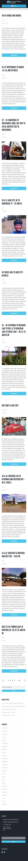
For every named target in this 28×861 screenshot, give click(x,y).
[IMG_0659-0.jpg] (14, 577)
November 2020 (5, 734)
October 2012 (4, 804)
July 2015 (3, 774)
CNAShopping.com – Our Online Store (9, 709)
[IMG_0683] (14, 224)
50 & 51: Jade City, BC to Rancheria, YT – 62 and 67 (12, 202)
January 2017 (4, 749)
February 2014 (4, 795)
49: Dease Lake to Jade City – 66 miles (13, 274)
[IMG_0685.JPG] (14, 150)
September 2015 (5, 767)
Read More (14, 55)
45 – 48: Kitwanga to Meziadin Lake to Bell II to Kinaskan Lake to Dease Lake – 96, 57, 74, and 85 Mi (14, 330)
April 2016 (4, 752)
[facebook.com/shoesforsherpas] (2, 852)
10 (19, 680)
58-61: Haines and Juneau (11, 15)
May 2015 (3, 780)
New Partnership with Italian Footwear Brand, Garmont (13, 706)
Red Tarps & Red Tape (10, 405)
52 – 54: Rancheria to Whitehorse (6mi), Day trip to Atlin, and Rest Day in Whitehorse (13, 125)
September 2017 (5, 746)
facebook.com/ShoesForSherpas (10, 819)
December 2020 (5, 731)
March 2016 (4, 755)
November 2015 (5, 761)
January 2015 (4, 786)
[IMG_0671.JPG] (14, 356)
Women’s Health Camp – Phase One (8, 712)
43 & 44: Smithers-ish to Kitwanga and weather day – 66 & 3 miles (13, 479)
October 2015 (4, 764)
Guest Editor (4, 410)
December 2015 (5, 758)
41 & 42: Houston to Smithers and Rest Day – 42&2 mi (13, 554)
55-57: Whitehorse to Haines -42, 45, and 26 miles (13, 69)
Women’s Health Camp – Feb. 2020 (8, 715)
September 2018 (5, 743)
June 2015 (4, 777)
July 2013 (3, 798)
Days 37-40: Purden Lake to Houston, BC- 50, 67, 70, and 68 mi (13, 630)
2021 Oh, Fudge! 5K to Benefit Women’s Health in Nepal (12, 703)
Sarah (3, 20)
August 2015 (4, 771)
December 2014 (5, 789)
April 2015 (4, 783)
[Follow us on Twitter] (5, 852)
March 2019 (4, 740)
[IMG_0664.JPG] (14, 503)
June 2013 (3, 801)
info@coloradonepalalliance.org (10, 822)
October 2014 (4, 792)
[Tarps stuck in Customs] (14, 426)
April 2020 (4, 737)
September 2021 (5, 728)
